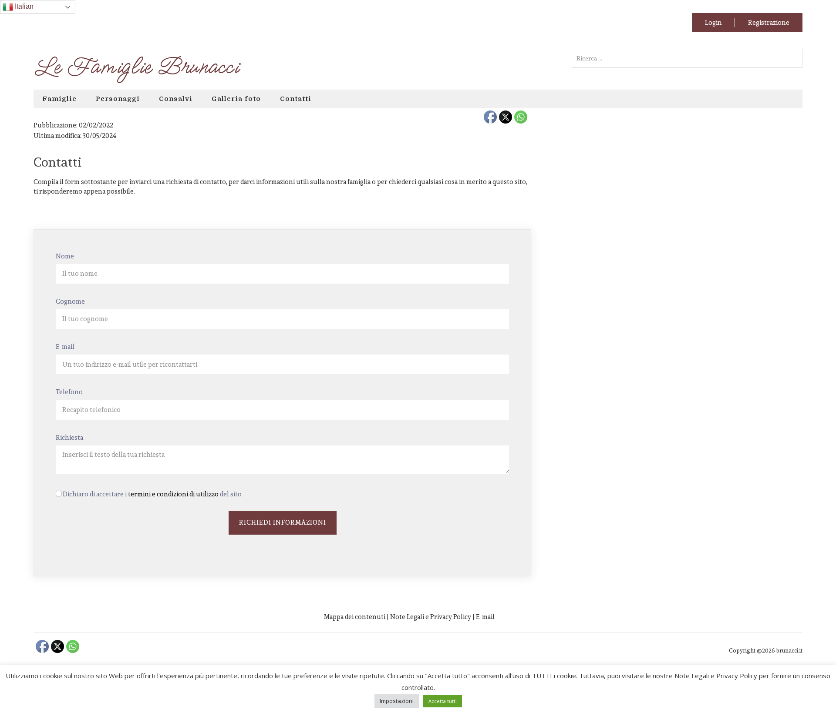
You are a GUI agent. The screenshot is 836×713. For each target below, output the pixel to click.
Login (713, 22)
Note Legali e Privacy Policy (430, 617)
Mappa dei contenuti (354, 617)
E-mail (65, 346)
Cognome (70, 301)
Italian (23, 6)
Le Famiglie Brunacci (136, 67)
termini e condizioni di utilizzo (173, 494)
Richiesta (69, 437)
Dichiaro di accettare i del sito (152, 494)
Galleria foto (236, 99)
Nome (65, 256)
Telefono (69, 392)
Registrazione (768, 22)
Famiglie (59, 99)
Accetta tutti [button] (442, 701)
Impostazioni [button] (397, 701)
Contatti (295, 99)
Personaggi (118, 99)
